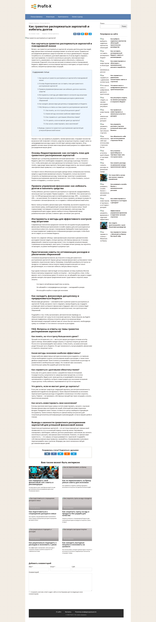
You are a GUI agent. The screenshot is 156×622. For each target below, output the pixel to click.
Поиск (102, 23)
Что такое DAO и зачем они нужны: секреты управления (117, 177)
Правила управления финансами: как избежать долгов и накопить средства (62, 90)
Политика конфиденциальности (85, 612)
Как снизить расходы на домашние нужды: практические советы (118, 165)
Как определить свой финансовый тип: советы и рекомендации (41, 482)
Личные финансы (37, 17)
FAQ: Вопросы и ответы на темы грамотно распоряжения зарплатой (63, 107)
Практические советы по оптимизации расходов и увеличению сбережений (61, 99)
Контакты (68, 612)
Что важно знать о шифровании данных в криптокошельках (118, 87)
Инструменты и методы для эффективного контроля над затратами (63, 95)
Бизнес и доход (77, 17)
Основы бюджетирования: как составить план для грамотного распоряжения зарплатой (61, 85)
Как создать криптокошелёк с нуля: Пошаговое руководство (117, 225)
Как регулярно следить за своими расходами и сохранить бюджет (118, 100)
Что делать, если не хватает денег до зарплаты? (63, 120)
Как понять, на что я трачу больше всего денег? (63, 110)
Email (52, 567)
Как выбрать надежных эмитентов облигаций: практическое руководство (118, 43)
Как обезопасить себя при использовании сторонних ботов (118, 138)
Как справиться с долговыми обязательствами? (63, 117)
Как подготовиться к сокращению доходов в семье (42, 513)
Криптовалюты (63, 17)
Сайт (73, 567)
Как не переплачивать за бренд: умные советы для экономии (76, 481)
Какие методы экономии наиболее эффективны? (63, 114)
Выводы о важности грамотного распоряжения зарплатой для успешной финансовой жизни (61, 129)
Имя (31, 567)
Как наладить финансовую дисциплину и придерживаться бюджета (63, 104)
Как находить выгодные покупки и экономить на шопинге (73, 545)
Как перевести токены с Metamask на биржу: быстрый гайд (118, 234)
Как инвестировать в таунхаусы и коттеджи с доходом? (118, 200)
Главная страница (34, 23)
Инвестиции (50, 17)
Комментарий (34, 572)
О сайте (58, 612)
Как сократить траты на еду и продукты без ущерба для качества (75, 514)
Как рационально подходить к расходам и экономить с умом (43, 544)
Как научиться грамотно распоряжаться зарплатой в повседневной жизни (63, 79)
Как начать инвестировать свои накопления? (62, 124)
